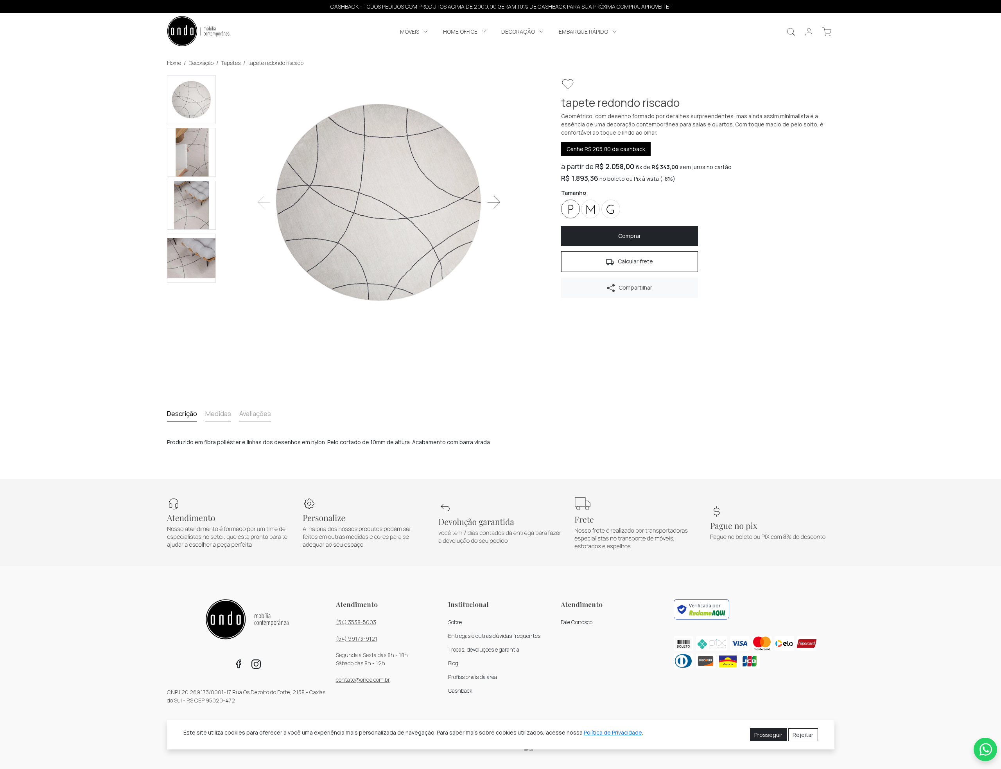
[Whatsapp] (985, 749)
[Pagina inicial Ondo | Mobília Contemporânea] (198, 31)
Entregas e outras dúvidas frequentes (494, 635)
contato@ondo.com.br (363, 679)
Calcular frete (635, 261)
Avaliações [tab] (255, 413)
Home (174, 63)
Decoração (200, 63)
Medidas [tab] (218, 413)
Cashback (460, 690)
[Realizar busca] (790, 31)
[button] (414, 31)
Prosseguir (768, 734)
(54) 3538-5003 (356, 622)
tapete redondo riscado (275, 63)
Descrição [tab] (182, 413)
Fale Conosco (576, 622)
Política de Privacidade (613, 732)
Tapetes (230, 63)
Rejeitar (803, 734)
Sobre (455, 622)
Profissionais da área (472, 677)
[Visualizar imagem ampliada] (379, 202)
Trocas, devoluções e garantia (483, 649)
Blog (453, 663)
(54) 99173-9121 (356, 638)
